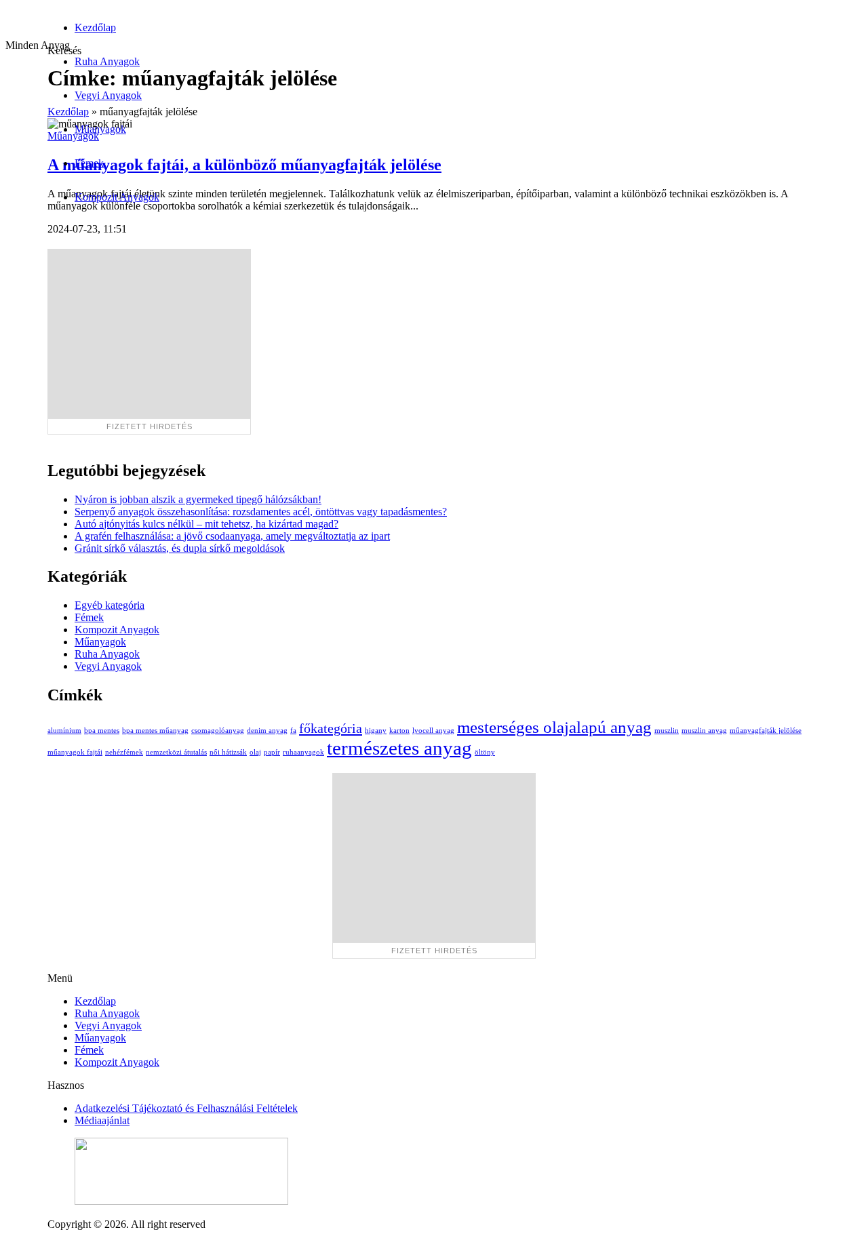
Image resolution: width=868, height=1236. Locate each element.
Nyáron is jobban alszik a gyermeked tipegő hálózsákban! (198, 499)
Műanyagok (100, 129)
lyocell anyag (433, 730)
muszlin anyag (704, 730)
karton (399, 730)
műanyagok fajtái (74, 752)
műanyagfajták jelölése (766, 730)
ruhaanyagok (303, 752)
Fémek (89, 163)
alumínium (64, 730)
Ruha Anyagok (107, 61)
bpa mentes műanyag (155, 730)
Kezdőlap (95, 27)
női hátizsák (228, 752)
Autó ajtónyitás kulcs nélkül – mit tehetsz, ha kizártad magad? (206, 524)
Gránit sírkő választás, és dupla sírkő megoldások (180, 548)
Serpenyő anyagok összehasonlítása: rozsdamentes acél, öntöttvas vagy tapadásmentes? (261, 511)
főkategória (330, 728)
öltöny (485, 752)
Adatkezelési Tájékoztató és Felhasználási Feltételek (186, 1108)
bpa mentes (101, 730)
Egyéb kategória (109, 605)
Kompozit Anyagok (117, 197)
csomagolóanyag (217, 730)
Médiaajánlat (102, 1120)
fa (293, 730)
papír (272, 752)
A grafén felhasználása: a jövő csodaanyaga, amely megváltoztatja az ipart (232, 536)
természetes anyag (399, 748)
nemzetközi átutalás (176, 752)
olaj (255, 752)
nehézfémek (124, 752)
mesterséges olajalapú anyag (554, 727)
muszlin (666, 730)
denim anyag (267, 730)
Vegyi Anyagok (108, 95)
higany (376, 730)
